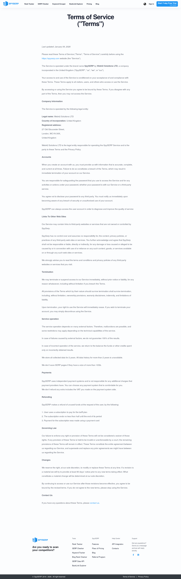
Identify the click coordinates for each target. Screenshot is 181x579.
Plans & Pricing (98, 548)
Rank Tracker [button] (29, 4)
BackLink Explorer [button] (76, 4)
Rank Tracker (77, 544)
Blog (93, 552)
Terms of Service (129, 576)
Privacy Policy (143, 576)
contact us (94, 502)
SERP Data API (78, 561)
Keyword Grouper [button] (59, 4)
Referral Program (98, 557)
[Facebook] (133, 555)
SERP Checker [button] (43, 4)
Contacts (115, 548)
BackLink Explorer (79, 565)
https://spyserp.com (50, 58)
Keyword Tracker (78, 552)
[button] (145, 4)
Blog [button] (97, 4)
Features (95, 544)
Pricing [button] (89, 4)
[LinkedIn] (138, 555)
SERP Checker (78, 548)
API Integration (117, 544)
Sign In (151, 4)
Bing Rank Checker (79, 557)
